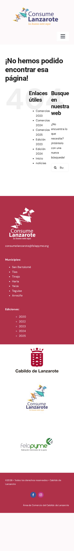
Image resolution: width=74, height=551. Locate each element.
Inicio (39, 158)
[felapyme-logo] (37, 424)
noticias (41, 163)
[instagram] (41, 495)
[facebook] (33, 495)
